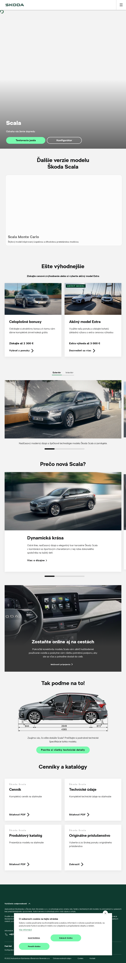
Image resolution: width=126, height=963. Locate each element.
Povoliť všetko (34, 946)
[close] (105, 913)
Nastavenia (34, 938)
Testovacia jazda (26, 140)
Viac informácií (25, 929)
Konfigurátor (64, 140)
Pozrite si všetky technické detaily (63, 749)
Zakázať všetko (66, 938)
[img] (14, 5)
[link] (33, 322)
